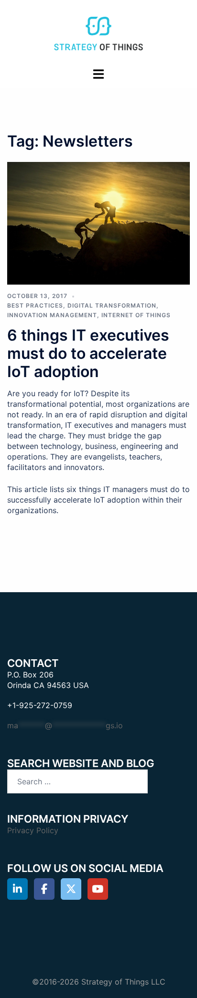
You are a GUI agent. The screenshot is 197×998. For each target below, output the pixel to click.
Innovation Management (52, 315)
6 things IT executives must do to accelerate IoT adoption (88, 353)
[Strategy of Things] (98, 32)
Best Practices (35, 305)
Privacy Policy (32, 830)
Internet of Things (136, 315)
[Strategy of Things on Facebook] (44, 889)
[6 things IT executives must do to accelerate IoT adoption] (98, 223)
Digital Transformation (111, 305)
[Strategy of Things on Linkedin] (17, 889)
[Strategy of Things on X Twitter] (71, 889)
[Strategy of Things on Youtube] (98, 889)
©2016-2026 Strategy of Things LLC (98, 982)
